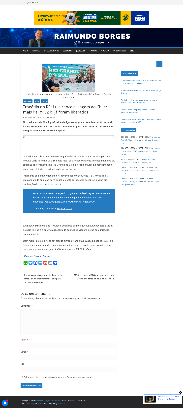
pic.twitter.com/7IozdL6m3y (80, 201)
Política (36, 51)
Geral (132, 51)
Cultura (105, 51)
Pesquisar (159, 64)
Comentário (27, 305)
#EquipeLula (58, 201)
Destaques (27, 101)
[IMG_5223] (68, 137)
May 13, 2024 (64, 208)
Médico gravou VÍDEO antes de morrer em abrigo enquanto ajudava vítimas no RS (94, 277)
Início (25, 51)
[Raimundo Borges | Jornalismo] (91, 29)
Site (22, 364)
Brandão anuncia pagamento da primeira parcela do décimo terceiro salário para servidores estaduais (43, 279)
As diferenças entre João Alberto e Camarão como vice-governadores (140, 181)
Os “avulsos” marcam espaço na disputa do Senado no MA (140, 170)
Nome (24, 339)
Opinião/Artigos (51, 51)
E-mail (24, 351)
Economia (67, 51)
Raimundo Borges (48, 117)
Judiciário (81, 51)
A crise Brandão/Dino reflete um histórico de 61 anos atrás (140, 140)
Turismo (93, 51)
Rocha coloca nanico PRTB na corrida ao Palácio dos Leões (140, 151)
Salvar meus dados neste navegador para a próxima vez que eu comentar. (58, 377)
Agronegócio (119, 51)
